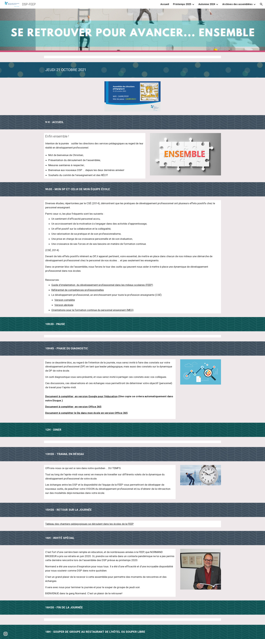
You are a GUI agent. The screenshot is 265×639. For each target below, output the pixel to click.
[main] (132, 70)
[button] (261, 4)
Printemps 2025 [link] (182, 4)
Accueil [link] (164, 4)
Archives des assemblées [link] (237, 4)
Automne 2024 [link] (206, 4)
